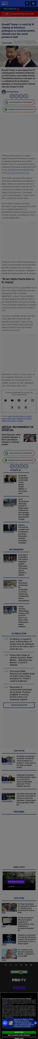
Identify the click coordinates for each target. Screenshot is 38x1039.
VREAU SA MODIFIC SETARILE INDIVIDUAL (19, 1035)
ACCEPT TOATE (19, 1032)
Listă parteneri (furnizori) (6, 1028)
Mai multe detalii (9, 1004)
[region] (19, 1015)
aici (10, 1012)
